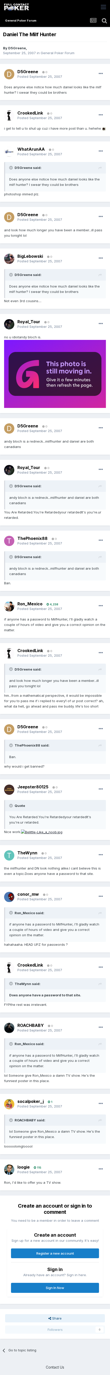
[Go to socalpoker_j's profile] (9, 1104)
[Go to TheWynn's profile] (9, 855)
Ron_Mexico (29, 603)
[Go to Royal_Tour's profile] (9, 324)
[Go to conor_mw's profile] (9, 897)
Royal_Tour (28, 321)
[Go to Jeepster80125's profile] (9, 790)
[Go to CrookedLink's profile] (9, 115)
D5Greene (17, 48)
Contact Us (55, 1367)
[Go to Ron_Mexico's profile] (9, 606)
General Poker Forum (57, 53)
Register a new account (55, 1253)
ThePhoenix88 (32, 538)
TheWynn (27, 852)
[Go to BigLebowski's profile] (9, 259)
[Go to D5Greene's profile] (9, 74)
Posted (39, 76)
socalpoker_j (30, 1101)
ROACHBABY (30, 1025)
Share (56, 1318)
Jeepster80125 (32, 786)
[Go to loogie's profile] (9, 1169)
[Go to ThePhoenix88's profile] (9, 541)
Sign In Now (55, 1288)
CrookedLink (30, 113)
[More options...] (101, 74)
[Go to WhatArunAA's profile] (9, 152)
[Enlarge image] (104, 128)
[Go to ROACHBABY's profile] (9, 1028)
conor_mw (28, 894)
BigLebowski (30, 256)
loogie (23, 1167)
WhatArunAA (31, 149)
